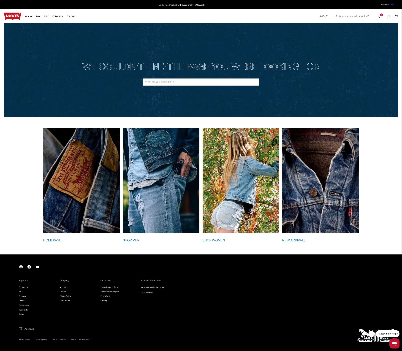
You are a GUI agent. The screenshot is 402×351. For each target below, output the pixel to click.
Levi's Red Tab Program (109, 292)
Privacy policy (41, 339)
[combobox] (201, 82)
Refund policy (24, 339)
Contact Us (23, 287)
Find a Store (24, 305)
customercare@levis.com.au (152, 287)
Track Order (23, 310)
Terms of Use (65, 301)
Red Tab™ (324, 16)
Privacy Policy (65, 296)
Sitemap (103, 301)
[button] (396, 16)
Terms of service (59, 339)
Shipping (22, 296)
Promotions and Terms (109, 287)
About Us (63, 287)
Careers (63, 292)
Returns (22, 301)
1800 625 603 (147, 292)
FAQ (20, 292)
